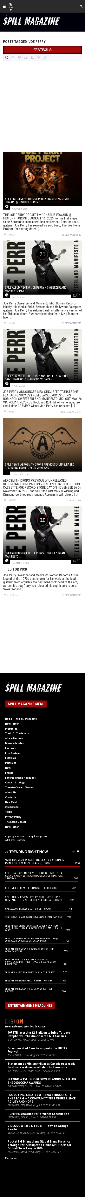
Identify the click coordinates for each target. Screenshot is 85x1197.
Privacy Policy (13, 817)
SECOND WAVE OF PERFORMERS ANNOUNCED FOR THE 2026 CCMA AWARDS (42, 1081)
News (8, 768)
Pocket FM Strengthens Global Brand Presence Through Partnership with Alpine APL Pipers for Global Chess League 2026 (39, 1145)
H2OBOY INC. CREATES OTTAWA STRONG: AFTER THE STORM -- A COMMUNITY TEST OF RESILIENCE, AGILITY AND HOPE (42, 1098)
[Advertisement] (42, 107)
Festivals (10, 758)
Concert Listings (15, 782)
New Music (11, 802)
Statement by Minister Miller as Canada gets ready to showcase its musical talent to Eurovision (41, 1065)
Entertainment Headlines (20, 777)
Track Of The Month (17, 733)
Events (9, 772)
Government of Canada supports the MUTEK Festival (37, 1050)
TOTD (8, 812)
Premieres (11, 728)
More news (11, 1158)
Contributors (13, 807)
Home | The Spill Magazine (21, 718)
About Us (10, 792)
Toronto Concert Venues (19, 787)
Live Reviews (12, 753)
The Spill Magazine (36, 836)
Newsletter (12, 723)
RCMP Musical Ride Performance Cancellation (38, 1114)
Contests (10, 797)
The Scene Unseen (16, 822)
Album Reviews (14, 738)
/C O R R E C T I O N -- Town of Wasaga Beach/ (38, 1127)
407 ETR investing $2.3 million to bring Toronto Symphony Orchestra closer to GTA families (39, 1034)
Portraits (10, 763)
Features (10, 748)
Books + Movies (14, 743)
